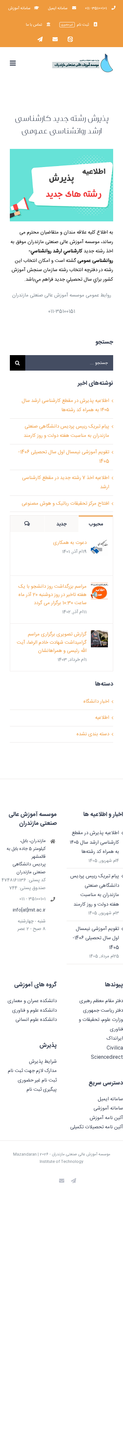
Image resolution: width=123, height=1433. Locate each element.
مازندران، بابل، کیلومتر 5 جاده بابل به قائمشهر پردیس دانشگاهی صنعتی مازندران (26, 856)
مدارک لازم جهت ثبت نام (32, 1071)
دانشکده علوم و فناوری (34, 1010)
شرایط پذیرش (43, 1061)
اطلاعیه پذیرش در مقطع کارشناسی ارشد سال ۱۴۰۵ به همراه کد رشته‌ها (94, 842)
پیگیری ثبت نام (42, 1089)
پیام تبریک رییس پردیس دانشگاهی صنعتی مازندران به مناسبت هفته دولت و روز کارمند (94, 890)
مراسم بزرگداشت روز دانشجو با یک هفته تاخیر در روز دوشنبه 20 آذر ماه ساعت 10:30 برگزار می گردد (52, 594)
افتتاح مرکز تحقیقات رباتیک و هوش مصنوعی (65, 503)
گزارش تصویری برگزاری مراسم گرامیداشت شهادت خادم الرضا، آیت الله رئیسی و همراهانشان (52, 642)
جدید (61, 524)
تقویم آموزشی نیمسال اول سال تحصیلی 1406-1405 (95, 938)
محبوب (96, 524)
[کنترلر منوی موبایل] (13, 63)
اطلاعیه (102, 718)
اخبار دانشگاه (96, 701)
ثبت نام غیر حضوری (37, 1080)
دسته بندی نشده (92, 734)
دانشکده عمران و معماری (32, 1001)
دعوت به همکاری (70, 543)
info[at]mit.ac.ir (29, 910)
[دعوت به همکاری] (99, 543)
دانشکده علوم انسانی (36, 1020)
